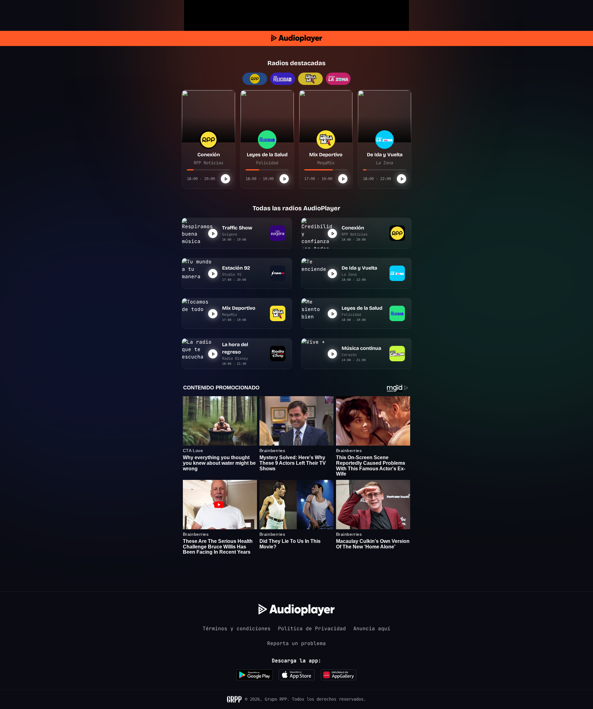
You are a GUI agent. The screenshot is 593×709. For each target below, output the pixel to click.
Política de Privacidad (312, 628)
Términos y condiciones (237, 628)
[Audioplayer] (296, 38)
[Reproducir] (225, 178)
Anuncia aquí (371, 628)
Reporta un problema (296, 643)
